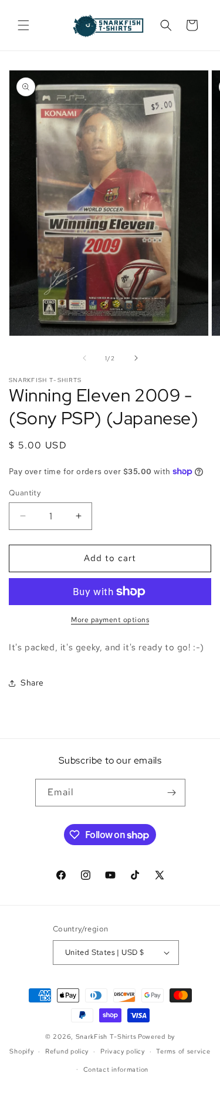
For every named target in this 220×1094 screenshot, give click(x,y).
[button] (23, 25)
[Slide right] (136, 358)
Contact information (115, 1069)
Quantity (24, 493)
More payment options (110, 619)
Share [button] (32, 682)
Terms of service (183, 1051)
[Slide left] (84, 358)
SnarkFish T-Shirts (106, 1036)
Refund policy (67, 1051)
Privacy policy (122, 1051)
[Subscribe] (172, 792)
